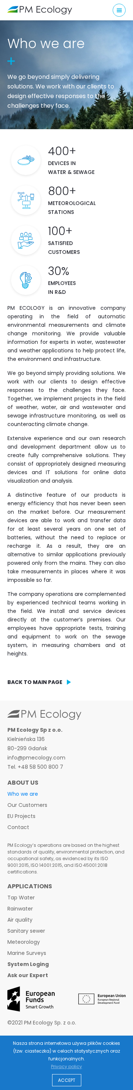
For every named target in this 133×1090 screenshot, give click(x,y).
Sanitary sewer (26, 931)
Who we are (22, 794)
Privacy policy (66, 1066)
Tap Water (21, 897)
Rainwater (20, 908)
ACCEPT (66, 1080)
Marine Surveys (26, 953)
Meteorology (23, 942)
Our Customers (27, 805)
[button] (119, 10)
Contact (18, 827)
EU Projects (21, 816)
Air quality (20, 919)
